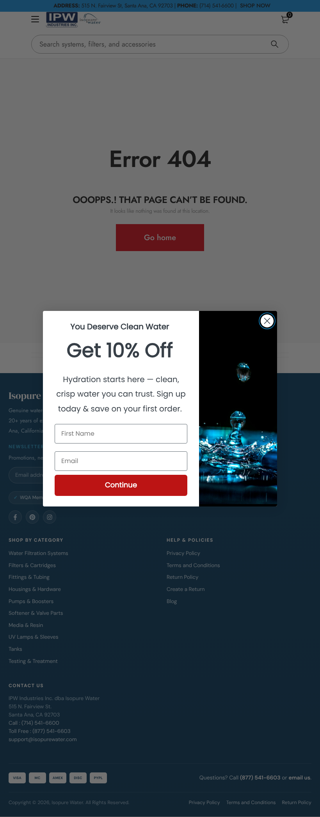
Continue (121, 485)
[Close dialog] (267, 321)
